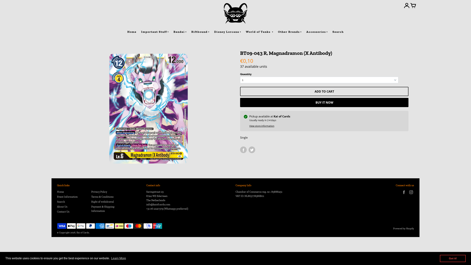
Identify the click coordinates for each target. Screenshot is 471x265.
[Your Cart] (413, 6)
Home (60, 191)
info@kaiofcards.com (158, 204)
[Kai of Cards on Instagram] (411, 194)
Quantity (246, 74)
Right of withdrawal (102, 201)
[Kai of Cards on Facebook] (404, 194)
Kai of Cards (83, 232)
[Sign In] (407, 6)
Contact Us (63, 211)
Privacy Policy (99, 191)
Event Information (67, 196)
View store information (261, 126)
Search (61, 201)
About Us (62, 206)
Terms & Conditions (102, 196)
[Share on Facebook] (243, 149)
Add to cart (324, 91)
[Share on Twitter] (252, 149)
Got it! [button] (453, 258)
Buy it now (324, 102)
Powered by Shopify (403, 228)
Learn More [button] (118, 258)
